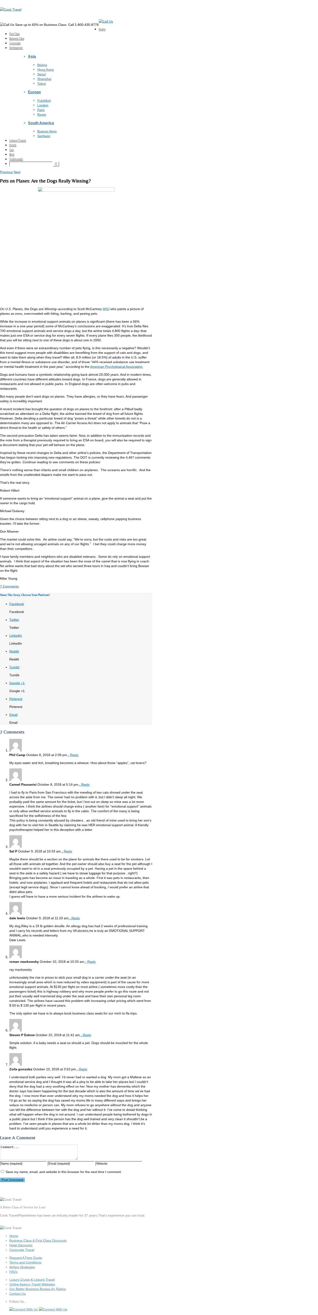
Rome (41, 114)
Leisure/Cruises (17, 140)
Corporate (15, 43)
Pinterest (15, 699)
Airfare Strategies (22, 1267)
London (42, 105)
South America (41, 123)
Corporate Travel (21, 1250)
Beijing (42, 65)
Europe (34, 92)
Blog (11, 154)
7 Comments (9, 586)
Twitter (14, 620)
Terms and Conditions (25, 1262)
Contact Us (17, 1293)
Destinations (16, 48)
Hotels (12, 145)
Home (102, 29)
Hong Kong (45, 69)
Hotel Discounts (20, 1245)
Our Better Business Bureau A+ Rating (37, 1289)
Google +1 (17, 683)
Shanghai (44, 79)
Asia (32, 56)
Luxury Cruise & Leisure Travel (32, 1279)
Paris (41, 110)
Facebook (16, 604)
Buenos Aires (47, 131)
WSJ (106, 309)
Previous (6, 172)
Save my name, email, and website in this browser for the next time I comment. (64, 1172)
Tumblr (14, 667)
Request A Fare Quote (25, 1258)
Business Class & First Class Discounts (38, 1240)
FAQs (13, 1272)
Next (17, 172)
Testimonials (16, 159)
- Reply (72, 755)
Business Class (16, 38)
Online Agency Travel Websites (32, 1284)
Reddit (14, 651)
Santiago (43, 136)
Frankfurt (44, 100)
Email (13, 715)
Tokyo (41, 83)
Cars (11, 150)
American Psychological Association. (116, 366)
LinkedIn (15, 635)
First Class (14, 34)
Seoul (41, 74)
